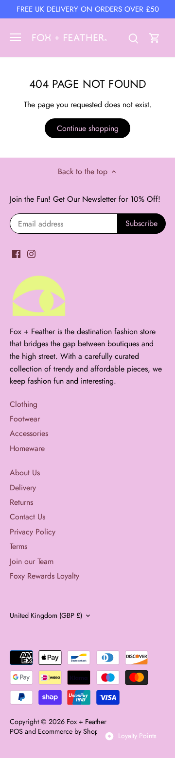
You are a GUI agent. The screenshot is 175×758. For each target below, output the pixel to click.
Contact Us (27, 516)
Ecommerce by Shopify (71, 731)
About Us (25, 472)
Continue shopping (88, 128)
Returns (21, 502)
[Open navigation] (15, 37)
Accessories (29, 433)
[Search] (133, 37)
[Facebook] (16, 253)
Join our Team (31, 561)
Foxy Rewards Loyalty (44, 575)
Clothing (23, 404)
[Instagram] (31, 253)
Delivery (23, 487)
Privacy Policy (32, 531)
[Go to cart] (154, 37)
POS (16, 731)
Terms (18, 546)
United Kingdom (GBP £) (46, 616)
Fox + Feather (86, 721)
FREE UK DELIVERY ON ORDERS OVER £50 (88, 9)
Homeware (27, 448)
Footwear (25, 418)
